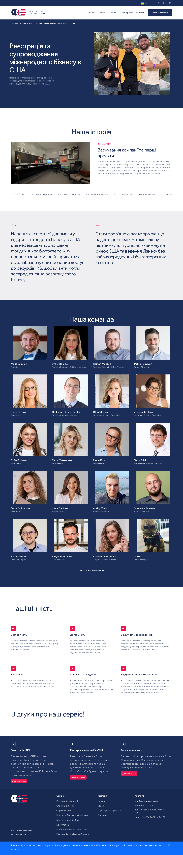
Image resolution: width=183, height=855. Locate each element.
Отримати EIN (63, 810)
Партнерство (126, 12)
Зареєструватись (160, 13)
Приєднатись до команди (91, 571)
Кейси (114, 12)
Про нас (91, 12)
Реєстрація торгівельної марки (72, 834)
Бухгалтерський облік (67, 820)
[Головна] (20, 12)
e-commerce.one (18, 834)
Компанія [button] (102, 795)
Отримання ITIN (65, 805)
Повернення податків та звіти (72, 829)
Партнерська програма (109, 810)
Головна (14, 23)
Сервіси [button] (102, 12)
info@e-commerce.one (146, 801)
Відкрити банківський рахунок (72, 815)
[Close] (169, 845)
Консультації (63, 824)
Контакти (140, 12)
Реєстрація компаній (67, 801)
